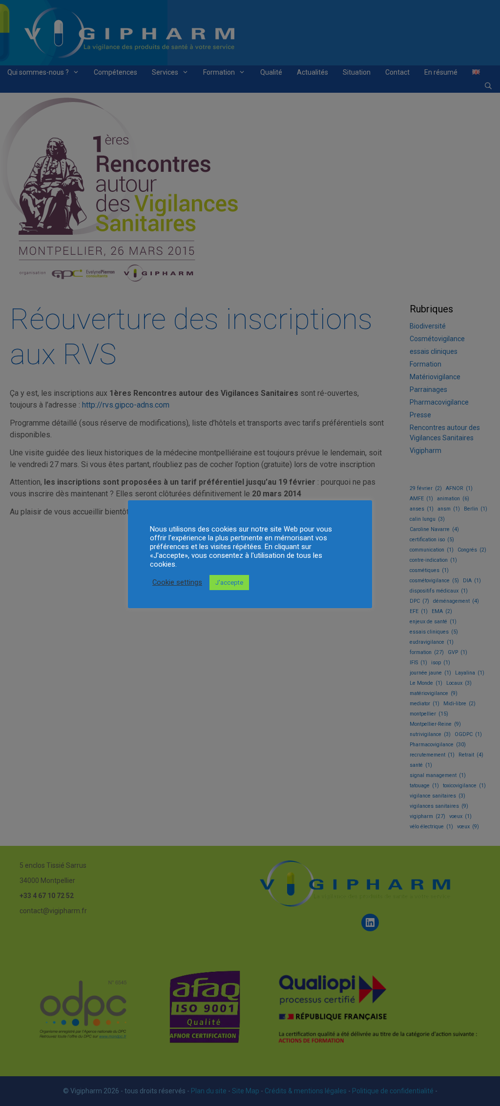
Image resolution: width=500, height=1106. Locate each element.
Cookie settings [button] (177, 582)
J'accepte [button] (229, 582)
